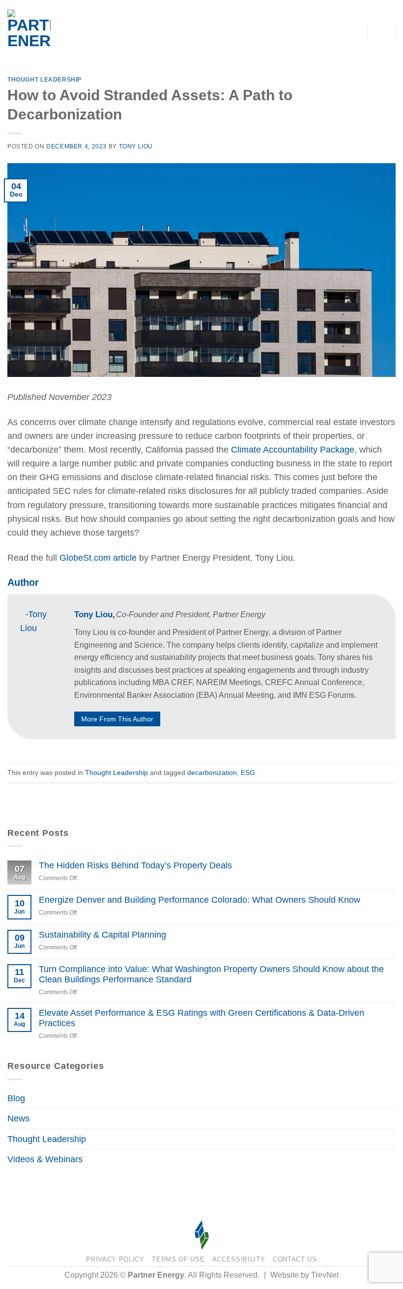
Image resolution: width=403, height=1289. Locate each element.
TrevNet (325, 1275)
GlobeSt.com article (98, 558)
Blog (16, 1098)
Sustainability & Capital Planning (102, 935)
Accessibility (238, 1259)
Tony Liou (136, 146)
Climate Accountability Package (292, 450)
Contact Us (295, 1259)
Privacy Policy (115, 1259)
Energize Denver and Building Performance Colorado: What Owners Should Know (199, 900)
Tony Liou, (95, 614)
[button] (381, 31)
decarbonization (212, 772)
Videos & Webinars (45, 1159)
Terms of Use (178, 1259)
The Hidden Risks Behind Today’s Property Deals (135, 865)
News (18, 1118)
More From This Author (117, 719)
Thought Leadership (44, 79)
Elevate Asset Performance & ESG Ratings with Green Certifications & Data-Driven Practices (201, 1018)
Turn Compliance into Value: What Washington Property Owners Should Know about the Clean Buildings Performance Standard (211, 974)
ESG (248, 772)
